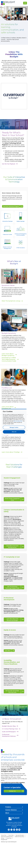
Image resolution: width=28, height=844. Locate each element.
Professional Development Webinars (9, 735)
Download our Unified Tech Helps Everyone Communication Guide (9, 359)
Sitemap (2, 838)
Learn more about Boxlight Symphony (8, 354)
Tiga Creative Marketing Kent (11, 841)
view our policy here (18, 421)
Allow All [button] (14, 432)
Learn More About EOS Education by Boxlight (12, 619)
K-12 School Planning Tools (10, 729)
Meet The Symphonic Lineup (11, 301)
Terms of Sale (11, 835)
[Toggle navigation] (25, 3)
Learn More (8, 650)
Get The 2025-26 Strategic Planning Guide (12, 691)
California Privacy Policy (19, 836)
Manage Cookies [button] (14, 427)
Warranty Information (20, 835)
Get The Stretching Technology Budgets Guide (12, 587)
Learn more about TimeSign (11, 452)
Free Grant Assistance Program (11, 206)
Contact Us (12, 791)
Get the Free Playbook (8, 164)
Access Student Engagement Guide (12, 499)
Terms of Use (3, 835)
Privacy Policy (8, 838)
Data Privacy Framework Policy (7, 836)
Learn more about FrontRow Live (7, 407)
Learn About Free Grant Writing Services (12, 546)
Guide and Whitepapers (9, 731)
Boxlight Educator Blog (9, 726)
